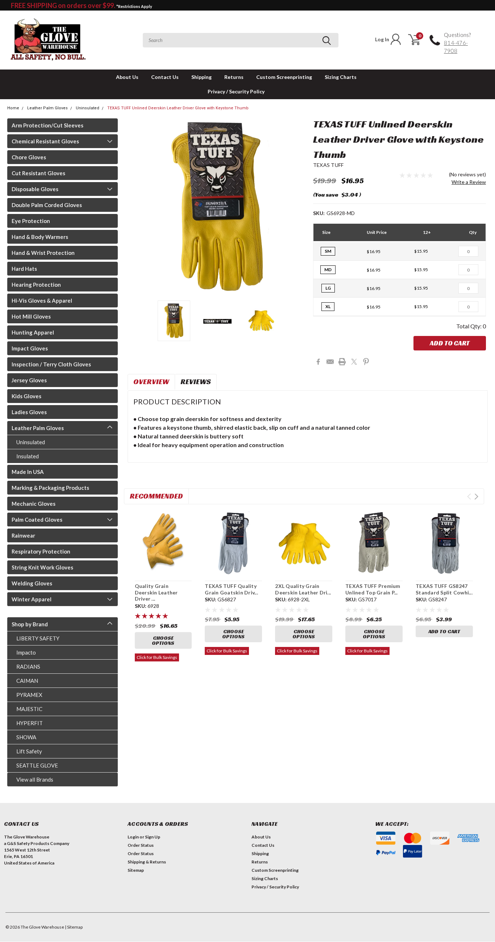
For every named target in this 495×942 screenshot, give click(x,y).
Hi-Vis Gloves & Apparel (42, 300)
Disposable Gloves (35, 189)
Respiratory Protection (41, 551)
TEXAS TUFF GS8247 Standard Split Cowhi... (444, 589)
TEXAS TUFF (328, 165)
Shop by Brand (30, 624)
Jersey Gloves (29, 380)
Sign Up (152, 837)
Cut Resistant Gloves (38, 173)
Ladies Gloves (29, 412)
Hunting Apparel (33, 332)
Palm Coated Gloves (37, 519)
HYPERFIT (29, 723)
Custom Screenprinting (284, 77)
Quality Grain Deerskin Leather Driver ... (156, 592)
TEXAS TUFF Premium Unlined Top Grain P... (372, 589)
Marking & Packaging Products (50, 487)
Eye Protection (31, 221)
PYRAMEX (29, 694)
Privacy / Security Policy (236, 91)
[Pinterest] (366, 361)
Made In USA (28, 471)
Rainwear (23, 535)
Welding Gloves (32, 583)
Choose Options (163, 640)
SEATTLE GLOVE (37, 765)
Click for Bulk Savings (157, 657)
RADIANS (28, 666)
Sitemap (136, 870)
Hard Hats (24, 268)
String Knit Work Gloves (42, 567)
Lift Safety (29, 751)
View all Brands (34, 779)
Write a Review (469, 182)
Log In (382, 39)
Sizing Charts (341, 77)
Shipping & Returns (147, 862)
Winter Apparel (31, 599)
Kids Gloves (26, 396)
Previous (136, 207)
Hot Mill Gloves (31, 316)
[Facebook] (318, 361)
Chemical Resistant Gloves (45, 141)
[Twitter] (354, 361)
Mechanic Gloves (33, 503)
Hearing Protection (36, 284)
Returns (234, 77)
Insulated (27, 456)
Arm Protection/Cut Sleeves (47, 125)
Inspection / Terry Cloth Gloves (51, 364)
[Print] (342, 361)
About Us (127, 77)
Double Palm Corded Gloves (47, 205)
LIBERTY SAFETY (37, 638)
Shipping (201, 77)
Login (133, 837)
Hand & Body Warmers (40, 237)
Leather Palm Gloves (47, 108)
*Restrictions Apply (134, 6)
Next (298, 207)
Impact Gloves (30, 348)
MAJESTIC (29, 709)
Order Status (141, 845)
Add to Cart (450, 343)
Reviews (195, 381)
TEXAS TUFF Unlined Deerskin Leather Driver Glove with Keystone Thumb (178, 108)
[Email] (330, 361)
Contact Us (165, 77)
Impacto (26, 652)
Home (13, 108)
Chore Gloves (29, 157)
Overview (151, 381)
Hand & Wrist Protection (43, 252)
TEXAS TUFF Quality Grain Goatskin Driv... (231, 589)
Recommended (156, 496)
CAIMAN (27, 680)
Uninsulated (87, 108)
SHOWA (26, 737)
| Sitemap (74, 927)
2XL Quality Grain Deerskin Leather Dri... (303, 589)
